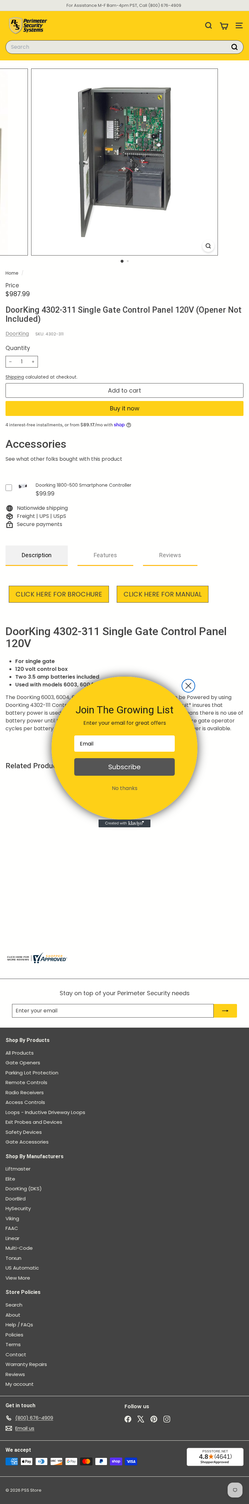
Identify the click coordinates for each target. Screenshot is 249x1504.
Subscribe (124, 766)
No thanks (124, 788)
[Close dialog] (188, 685)
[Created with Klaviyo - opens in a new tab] (124, 823)
